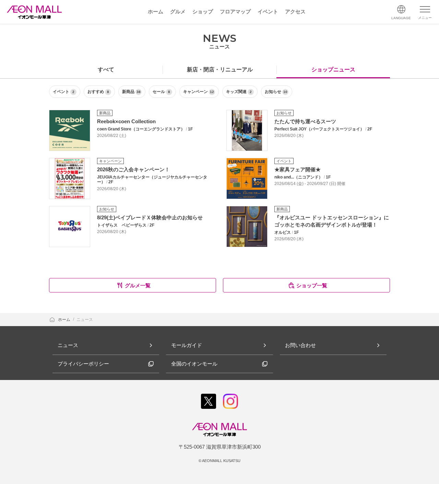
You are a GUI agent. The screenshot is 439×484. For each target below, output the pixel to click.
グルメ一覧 (138, 285)
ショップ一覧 (311, 285)
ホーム (64, 319)
